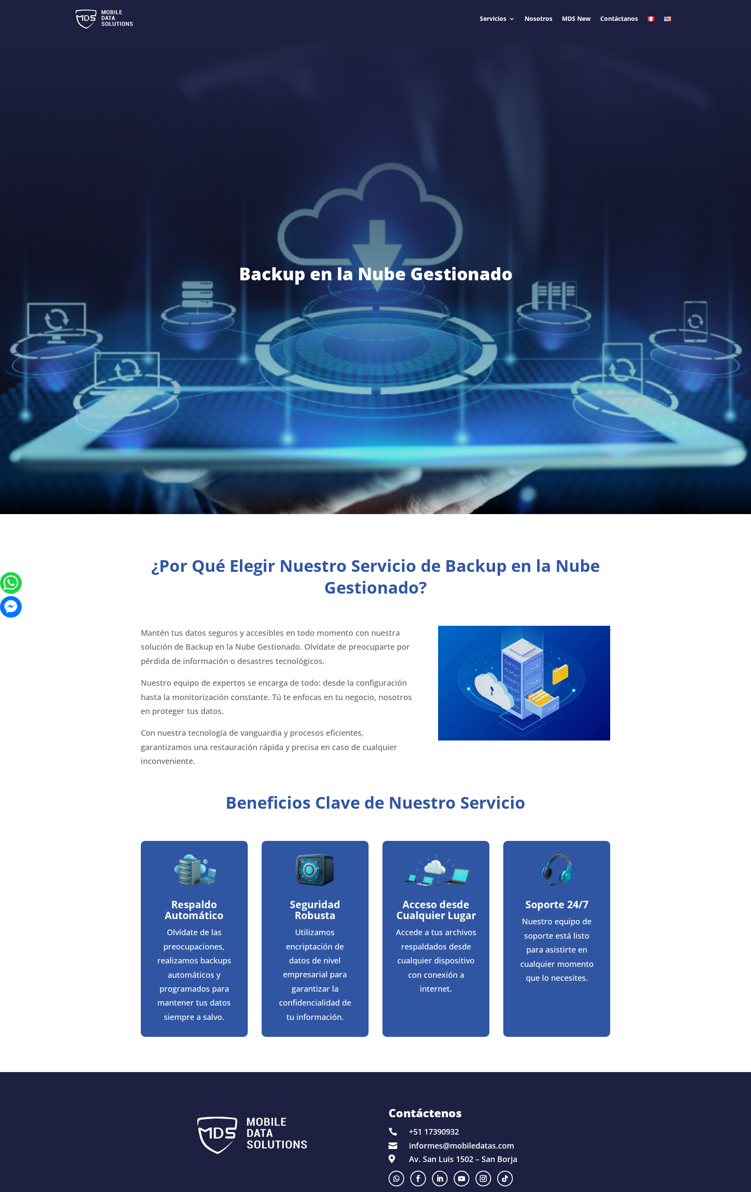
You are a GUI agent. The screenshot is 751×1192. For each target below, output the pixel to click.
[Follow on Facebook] (418, 1178)
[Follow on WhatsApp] (396, 1178)
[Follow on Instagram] (483, 1178)
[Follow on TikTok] (505, 1178)
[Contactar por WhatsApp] (11, 583)
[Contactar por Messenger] (11, 607)
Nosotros (538, 18)
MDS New (576, 18)
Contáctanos (619, 18)
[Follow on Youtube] (461, 1178)
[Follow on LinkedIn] (440, 1178)
